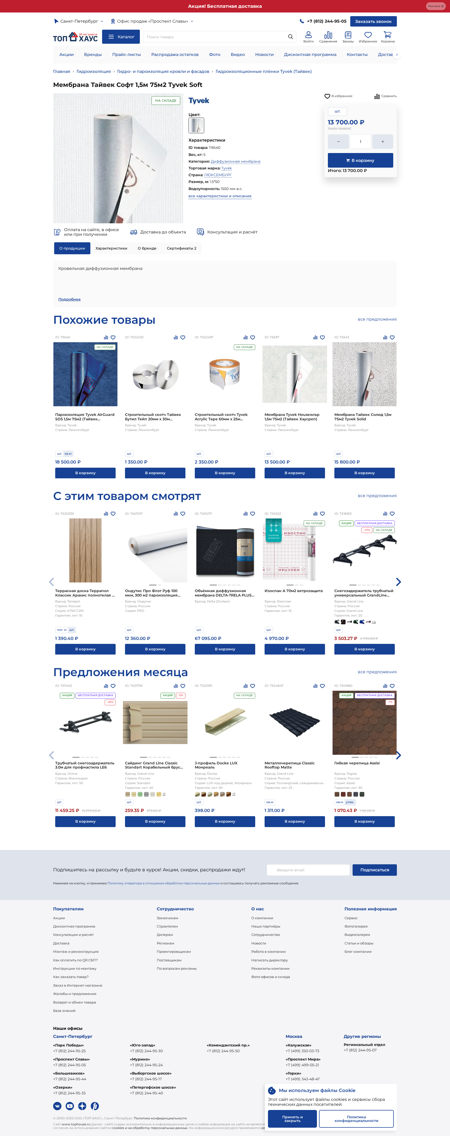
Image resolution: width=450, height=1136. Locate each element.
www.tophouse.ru (76, 1124)
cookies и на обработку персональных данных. (150, 1128)
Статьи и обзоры (359, 943)
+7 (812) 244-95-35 (69, 1093)
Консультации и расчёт (73, 934)
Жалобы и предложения (74, 994)
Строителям (167, 926)
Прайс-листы (126, 54)
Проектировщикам (174, 951)
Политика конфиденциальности (160, 1118)
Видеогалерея (357, 934)
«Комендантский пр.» (228, 1045)
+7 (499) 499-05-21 (302, 1065)
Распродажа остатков (175, 54)
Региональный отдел (364, 1044)
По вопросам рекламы (177, 968)
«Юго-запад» (142, 1045)
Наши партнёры (265, 926)
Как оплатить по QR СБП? (75, 960)
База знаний (64, 1010)
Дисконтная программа (310, 54)
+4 (374, 622)
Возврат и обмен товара (74, 1002)
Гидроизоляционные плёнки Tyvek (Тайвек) (264, 71)
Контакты (357, 54)
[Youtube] (70, 1106)
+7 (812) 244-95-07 (360, 1050)
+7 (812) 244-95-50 (223, 1051)
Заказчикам (167, 918)
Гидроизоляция (94, 71)
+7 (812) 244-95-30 (146, 1051)
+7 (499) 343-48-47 (303, 1079)
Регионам (165, 943)
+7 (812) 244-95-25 (69, 1051)
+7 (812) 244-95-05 (69, 1065)
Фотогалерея (356, 926)
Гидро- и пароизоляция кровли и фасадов (163, 71)
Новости (264, 54)
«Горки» (293, 1073)
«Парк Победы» (68, 1045)
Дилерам (165, 934)
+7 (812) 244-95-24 (146, 1065)
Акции (66, 54)
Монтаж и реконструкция (76, 951)
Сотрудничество (265, 934)
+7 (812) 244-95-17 (146, 1079)
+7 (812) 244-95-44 (69, 1079)
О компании (262, 918)
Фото (214, 54)
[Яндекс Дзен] (82, 1106)
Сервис (351, 918)
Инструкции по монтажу (74, 968)
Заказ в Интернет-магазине (77, 985)
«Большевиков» (69, 1073)
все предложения (377, 319)
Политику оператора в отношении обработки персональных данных (164, 883)
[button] (153, 585)
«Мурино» (140, 1059)
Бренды (93, 54)
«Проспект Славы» (71, 1059)
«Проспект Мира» (303, 1059)
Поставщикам (169, 960)
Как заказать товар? (71, 977)
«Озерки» (62, 1087)
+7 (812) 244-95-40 (146, 1093)
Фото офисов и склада (270, 977)
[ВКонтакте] (57, 1106)
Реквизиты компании (270, 968)
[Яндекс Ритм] (95, 1106)
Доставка (61, 943)
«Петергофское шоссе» (153, 1087)
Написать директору (269, 960)
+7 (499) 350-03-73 (302, 1051)
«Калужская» (298, 1045)
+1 (163, 794)
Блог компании (358, 951)
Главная (61, 71)
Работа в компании (268, 951)
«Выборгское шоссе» (151, 1073)
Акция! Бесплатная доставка (225, 6)
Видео (238, 54)
